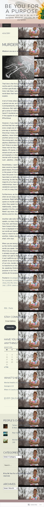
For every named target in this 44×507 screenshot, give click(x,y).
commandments (19, 280)
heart (38, 280)
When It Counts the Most (13, 390)
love (15, 283)
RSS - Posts (8, 308)
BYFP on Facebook (16, 398)
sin (32, 283)
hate (33, 280)
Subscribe (10, 327)
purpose (27, 283)
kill (8, 283)
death (28, 280)
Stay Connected (15, 317)
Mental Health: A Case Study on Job (17, 383)
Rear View (15, 433)
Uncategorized (15, 278)
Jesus (4, 283)
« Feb (6, 367)
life (11, 283)
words (36, 283)
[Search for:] (39, 25)
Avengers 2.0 (9, 386)
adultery (33, 278)
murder (20, 283)
